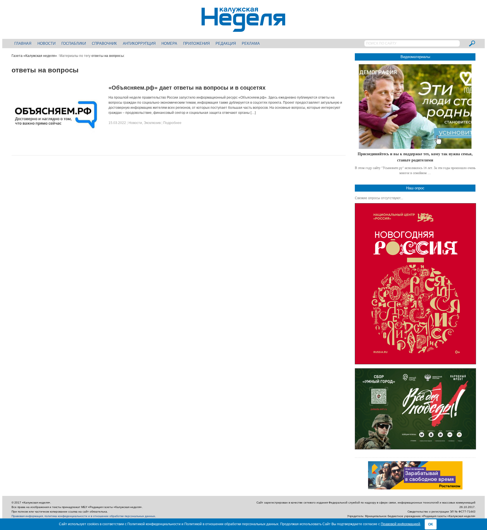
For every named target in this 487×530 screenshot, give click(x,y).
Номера (169, 43)
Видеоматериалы (415, 57)
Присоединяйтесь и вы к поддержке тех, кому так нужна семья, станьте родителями (415, 157)
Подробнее (172, 123)
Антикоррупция (139, 43)
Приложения (196, 43)
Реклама (251, 43)
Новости (46, 43)
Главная (22, 43)
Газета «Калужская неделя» (34, 56)
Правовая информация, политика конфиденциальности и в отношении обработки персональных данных (83, 516)
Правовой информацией (400, 524)
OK (430, 524)
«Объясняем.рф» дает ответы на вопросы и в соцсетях (187, 88)
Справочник (104, 43)
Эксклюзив (152, 123)
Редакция (226, 43)
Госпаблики (73, 43)
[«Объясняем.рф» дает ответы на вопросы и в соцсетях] (55, 148)
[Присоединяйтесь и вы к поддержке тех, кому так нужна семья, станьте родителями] (415, 106)
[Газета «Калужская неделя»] (243, 28)
